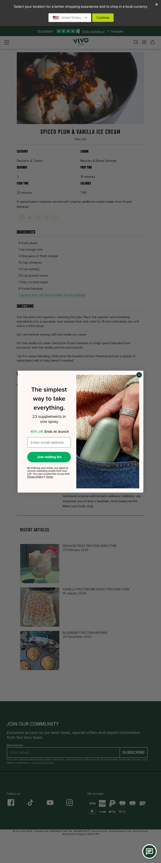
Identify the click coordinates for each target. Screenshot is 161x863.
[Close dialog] (139, 375)
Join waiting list (49, 457)
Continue (102, 18)
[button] (69, 17)
